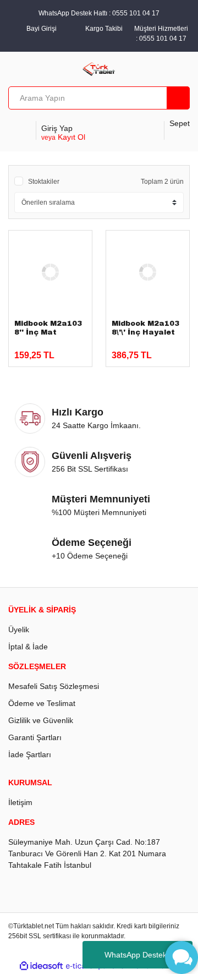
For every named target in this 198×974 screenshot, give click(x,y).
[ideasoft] (41, 966)
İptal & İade (28, 646)
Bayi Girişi (41, 28)
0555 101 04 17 (162, 38)
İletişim (20, 802)
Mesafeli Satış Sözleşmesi (53, 686)
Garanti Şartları (35, 737)
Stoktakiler (43, 181)
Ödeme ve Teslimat (41, 703)
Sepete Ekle (45, 350)
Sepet (179, 123)
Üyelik (18, 629)
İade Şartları (29, 754)
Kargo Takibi (104, 28)
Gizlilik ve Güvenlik (40, 720)
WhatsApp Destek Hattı (145, 954)
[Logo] (99, 68)
